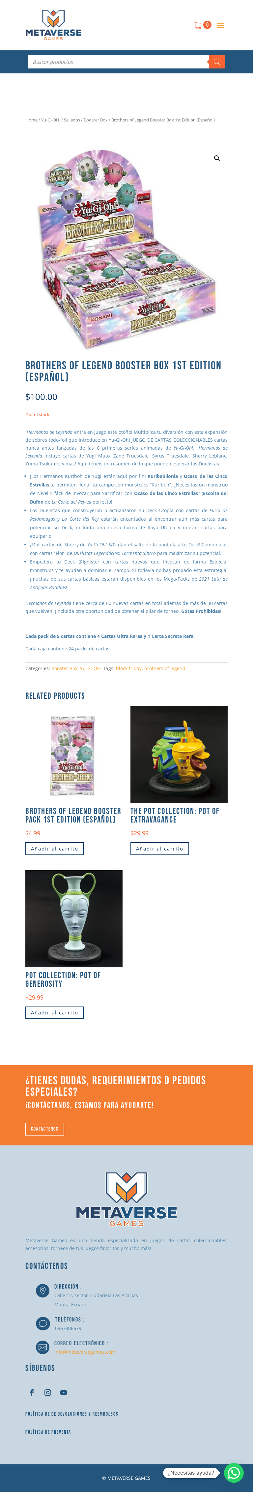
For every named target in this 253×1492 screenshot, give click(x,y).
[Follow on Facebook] (32, 1392)
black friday (129, 668)
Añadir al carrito (54, 848)
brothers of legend (164, 668)
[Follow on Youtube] (63, 1392)
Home (31, 120)
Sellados (72, 120)
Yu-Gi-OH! (50, 120)
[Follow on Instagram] (47, 1392)
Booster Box (96, 120)
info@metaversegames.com (84, 1352)
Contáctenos (45, 1129)
